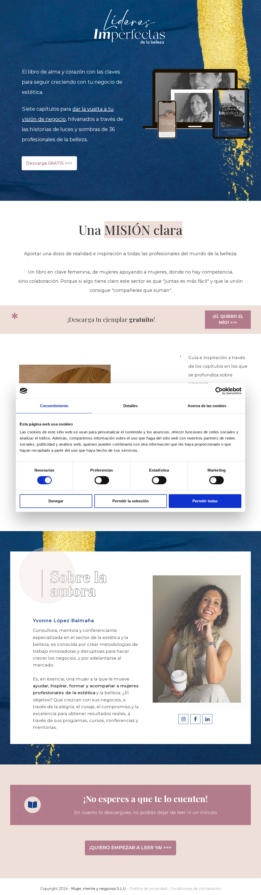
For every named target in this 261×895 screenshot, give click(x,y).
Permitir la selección (130, 501)
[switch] (102, 480)
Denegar (55, 501)
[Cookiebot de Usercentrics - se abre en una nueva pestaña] (219, 391)
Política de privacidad (148, 888)
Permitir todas (205, 501)
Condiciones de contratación (196, 888)
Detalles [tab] (130, 406)
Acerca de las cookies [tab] (207, 406)
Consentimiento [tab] (54, 406)
